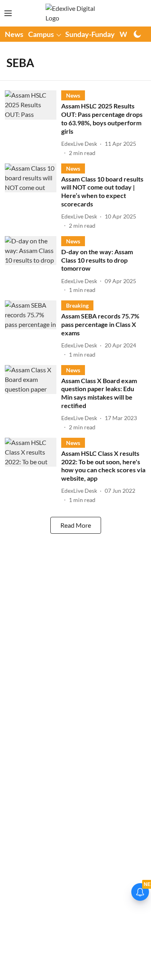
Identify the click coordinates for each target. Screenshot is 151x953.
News (14, 34)
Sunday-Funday (90, 34)
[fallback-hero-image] (33, 123)
